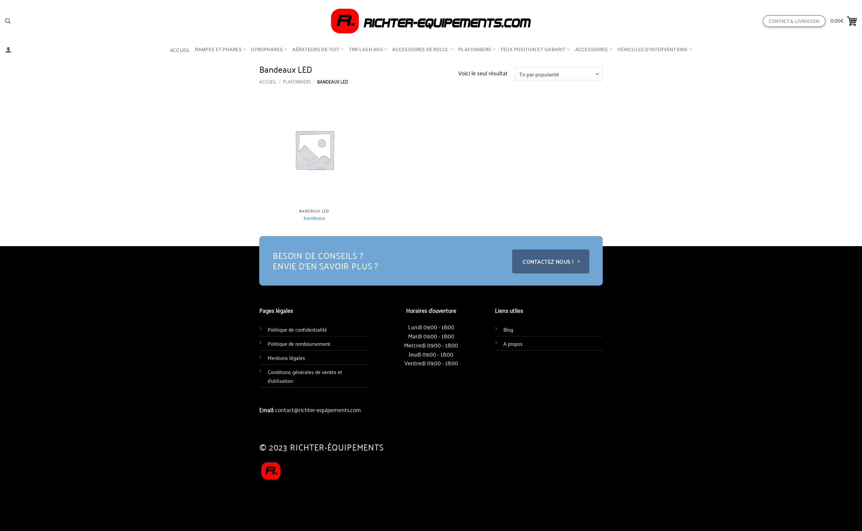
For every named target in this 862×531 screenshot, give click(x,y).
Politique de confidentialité (297, 329)
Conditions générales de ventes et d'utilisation (305, 376)
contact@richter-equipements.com (318, 409)
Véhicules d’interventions (652, 49)
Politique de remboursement (299, 343)
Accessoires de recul (420, 49)
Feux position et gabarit (533, 49)
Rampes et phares (218, 49)
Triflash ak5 (366, 49)
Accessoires (591, 49)
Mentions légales (286, 357)
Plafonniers (474, 49)
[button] (7, 21)
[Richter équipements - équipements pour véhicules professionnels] (431, 21)
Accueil (180, 50)
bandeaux (314, 217)
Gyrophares (267, 49)
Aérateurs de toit (316, 49)
